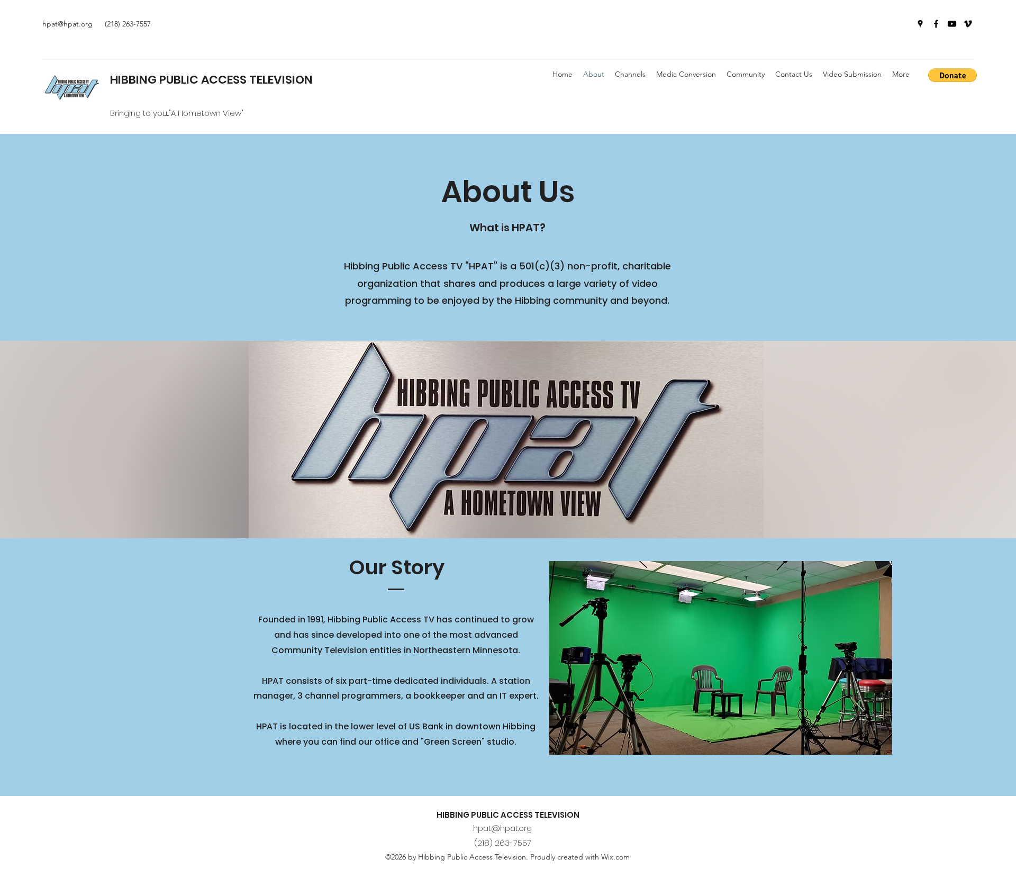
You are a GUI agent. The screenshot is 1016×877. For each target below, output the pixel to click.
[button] (745, 74)
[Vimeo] (968, 24)
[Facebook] (936, 24)
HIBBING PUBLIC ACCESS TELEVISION (211, 79)
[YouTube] (952, 24)
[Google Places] (920, 24)
